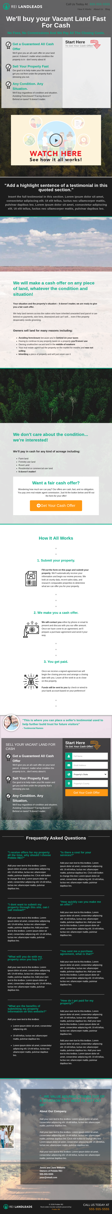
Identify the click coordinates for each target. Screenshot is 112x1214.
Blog (107, 9)
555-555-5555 (100, 4)
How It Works (84, 9)
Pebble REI (56, 1209)
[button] (56, 140)
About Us (98, 9)
